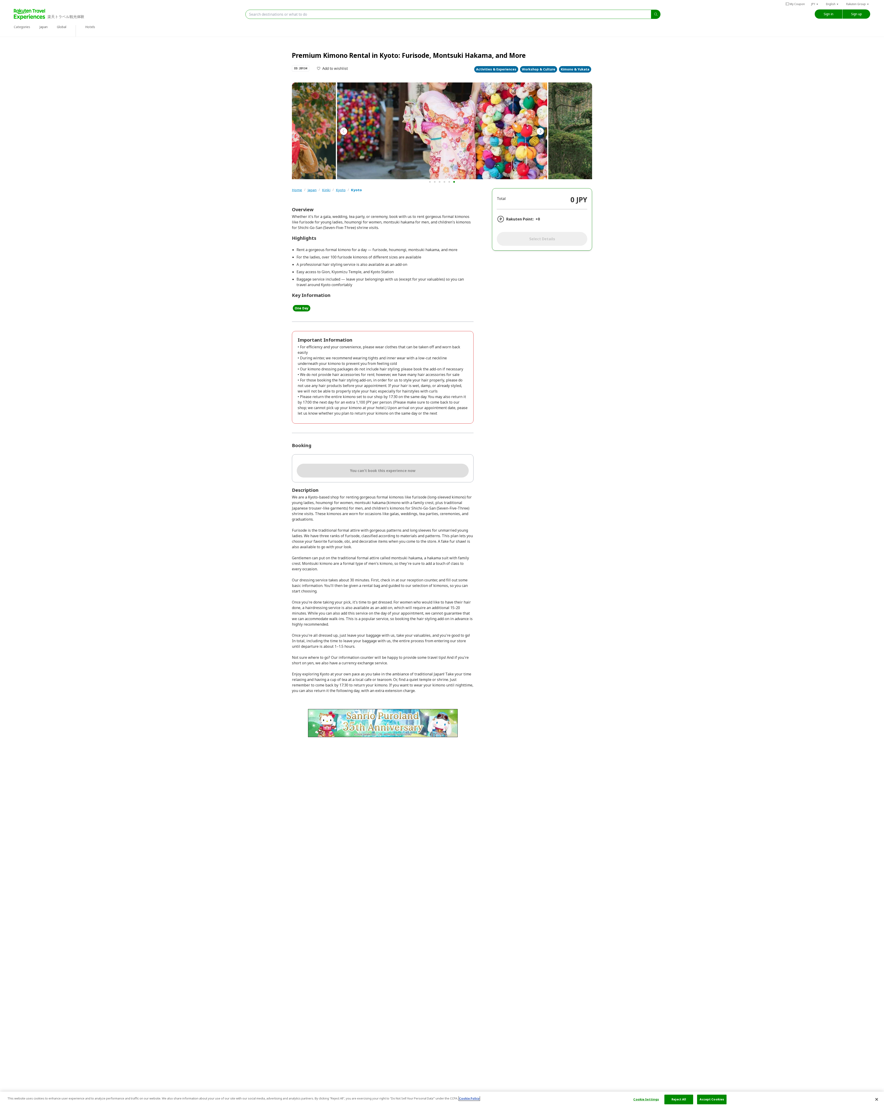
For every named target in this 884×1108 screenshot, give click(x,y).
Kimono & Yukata (575, 69)
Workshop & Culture (538, 69)
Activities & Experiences (496, 69)
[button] (815, 4)
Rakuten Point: (520, 219)
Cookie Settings (646, 1099)
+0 (537, 219)
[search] (655, 14)
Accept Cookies (712, 1099)
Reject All (679, 1099)
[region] (442, 1100)
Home (297, 190)
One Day (301, 308)
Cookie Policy (469, 1098)
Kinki (326, 190)
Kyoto (341, 190)
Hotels (90, 27)
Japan (312, 190)
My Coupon (797, 4)
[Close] (877, 1099)
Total (501, 198)
